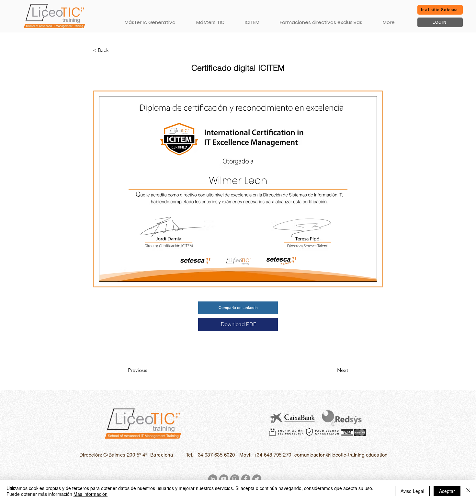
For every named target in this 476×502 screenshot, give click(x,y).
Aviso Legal (412, 491)
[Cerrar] (468, 491)
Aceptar (447, 491)
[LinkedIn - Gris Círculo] (212, 479)
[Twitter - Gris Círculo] (256, 479)
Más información (91, 494)
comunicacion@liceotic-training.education (341, 455)
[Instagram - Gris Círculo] (234, 479)
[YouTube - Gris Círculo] (223, 479)
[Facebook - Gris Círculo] (245, 479)
